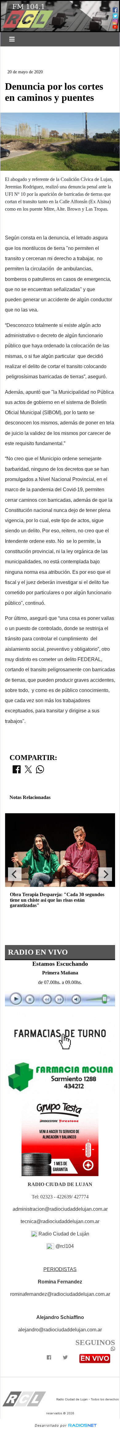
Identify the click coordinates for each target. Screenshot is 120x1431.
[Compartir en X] (28, 771)
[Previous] (15, 874)
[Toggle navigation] (12, 39)
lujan (85, 51)
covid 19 (59, 51)
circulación (24, 62)
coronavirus (25, 51)
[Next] (105, 874)
